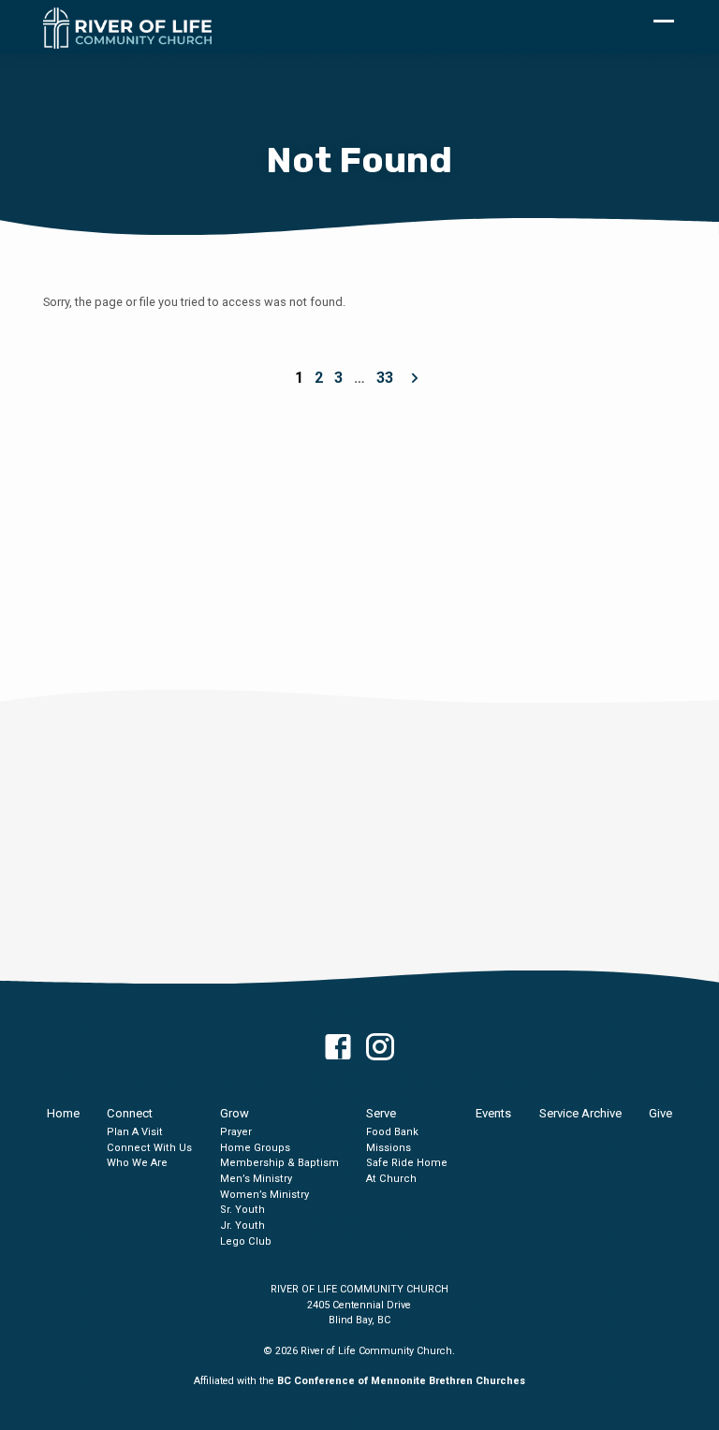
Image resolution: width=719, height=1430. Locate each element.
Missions (388, 1148)
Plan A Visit (135, 1132)
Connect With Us (149, 1148)
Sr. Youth (242, 1210)
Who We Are (137, 1163)
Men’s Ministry (256, 1179)
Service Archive (580, 1113)
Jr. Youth (242, 1225)
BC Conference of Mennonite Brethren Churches (401, 1381)
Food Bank (392, 1132)
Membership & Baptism (279, 1163)
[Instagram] (380, 1048)
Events (493, 1113)
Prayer (236, 1132)
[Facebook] (338, 1048)
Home (63, 1113)
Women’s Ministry (264, 1195)
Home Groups (255, 1148)
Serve (381, 1113)
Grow (234, 1113)
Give (660, 1113)
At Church (391, 1179)
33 (384, 378)
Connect (130, 1113)
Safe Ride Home (407, 1163)
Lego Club (245, 1241)
